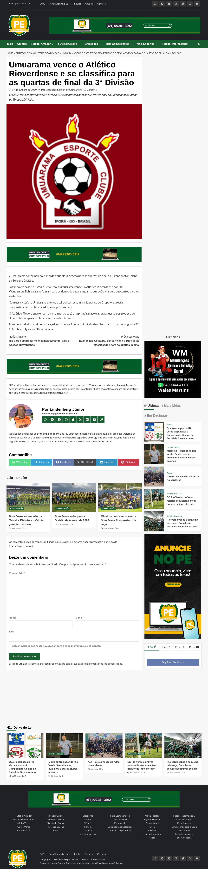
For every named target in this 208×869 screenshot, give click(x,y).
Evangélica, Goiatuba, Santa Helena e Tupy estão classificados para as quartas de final (109, 340)
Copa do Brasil (120, 819)
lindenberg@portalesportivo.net (60, 413)
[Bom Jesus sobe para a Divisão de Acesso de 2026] (74, 497)
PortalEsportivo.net (69, 859)
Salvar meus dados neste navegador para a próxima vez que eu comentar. (56, 645)
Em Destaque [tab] (157, 415)
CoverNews (102, 863)
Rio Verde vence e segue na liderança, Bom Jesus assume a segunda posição (182, 523)
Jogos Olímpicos (152, 819)
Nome (13, 617)
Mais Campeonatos (117, 44)
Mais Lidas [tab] (172, 405)
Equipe (77, 3)
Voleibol (152, 830)
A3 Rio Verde (23, 830)
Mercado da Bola (88, 834)
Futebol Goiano (67, 44)
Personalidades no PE (24, 819)
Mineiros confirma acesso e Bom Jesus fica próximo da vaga (118, 520)
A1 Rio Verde (23, 823)
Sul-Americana (184, 837)
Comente (92, 89)
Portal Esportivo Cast (60, 3)
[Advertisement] (104, 698)
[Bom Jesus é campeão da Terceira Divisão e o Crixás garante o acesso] (28, 497)
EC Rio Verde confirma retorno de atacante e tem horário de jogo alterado (181, 500)
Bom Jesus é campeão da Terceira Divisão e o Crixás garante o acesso (26, 520)
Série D (88, 830)
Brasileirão (91, 44)
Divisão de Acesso (174, 494)
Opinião (22, 44)
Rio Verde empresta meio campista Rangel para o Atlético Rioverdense (39, 340)
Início (9, 44)
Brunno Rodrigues (67, 863)
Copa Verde (120, 823)
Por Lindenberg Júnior (53, 89)
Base (55, 830)
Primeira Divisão (56, 819)
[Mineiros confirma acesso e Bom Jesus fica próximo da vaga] (120, 497)
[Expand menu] (52, 44)
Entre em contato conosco (108, 388)
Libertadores (184, 830)
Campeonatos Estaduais (120, 826)
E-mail (80, 617)
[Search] (199, 44)
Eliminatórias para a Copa (184, 826)
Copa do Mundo (184, 819)
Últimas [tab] (153, 405)
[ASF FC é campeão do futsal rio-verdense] (154, 476)
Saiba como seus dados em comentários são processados (90, 663)
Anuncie (89, 3)
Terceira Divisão (16, 508)
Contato (101, 3)
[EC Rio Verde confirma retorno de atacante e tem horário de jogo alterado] (154, 498)
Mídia (152, 837)
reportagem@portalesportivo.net (49, 392)
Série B (87, 823)
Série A (88, 819)
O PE (42, 3)
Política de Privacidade (93, 859)
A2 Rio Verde (23, 826)
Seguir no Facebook (173, 662)
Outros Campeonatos (120, 830)
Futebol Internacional (175, 44)
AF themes (117, 863)
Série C (88, 826)
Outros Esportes (152, 834)
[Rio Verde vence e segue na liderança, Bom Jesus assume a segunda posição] (154, 521)
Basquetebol (152, 823)
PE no (149, 646)
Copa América (184, 823)
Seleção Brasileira (184, 834)
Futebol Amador (41, 44)
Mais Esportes (145, 44)
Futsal (169, 425)
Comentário (17, 573)
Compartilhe (76, 89)
